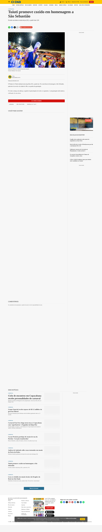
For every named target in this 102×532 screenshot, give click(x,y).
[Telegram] (75, 502)
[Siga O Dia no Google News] (26, 27)
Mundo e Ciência (62, 5)
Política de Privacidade (24, 514)
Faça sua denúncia (84, 1)
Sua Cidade (70, 5)
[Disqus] (36, 324)
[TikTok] (78, 502)
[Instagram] (70, 502)
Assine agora (49, 507)
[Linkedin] (81, 502)
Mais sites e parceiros (26, 507)
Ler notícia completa (36, 100)
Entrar (62, 1)
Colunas (46, 5)
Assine (91, 1)
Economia (51, 5)
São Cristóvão (20, 104)
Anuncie (49, 521)
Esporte (40, 5)
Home (13, 5)
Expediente (65, 521)
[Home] (16, 2)
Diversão (35, 5)
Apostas (76, 5)
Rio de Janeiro (28, 5)
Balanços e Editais (25, 509)
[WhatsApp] (61, 502)
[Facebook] (64, 502)
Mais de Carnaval (34, 488)
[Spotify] (83, 502)
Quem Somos (79, 521)
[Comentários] (17, 27)
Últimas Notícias (20, 5)
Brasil (56, 5)
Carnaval (11, 9)
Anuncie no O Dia (75, 1)
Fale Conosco (72, 521)
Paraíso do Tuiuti (31, 104)
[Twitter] (67, 502)
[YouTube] (72, 502)
